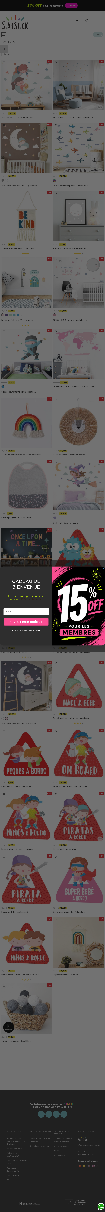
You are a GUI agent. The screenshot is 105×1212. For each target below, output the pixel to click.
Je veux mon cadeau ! (26, 622)
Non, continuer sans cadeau (26, 631)
